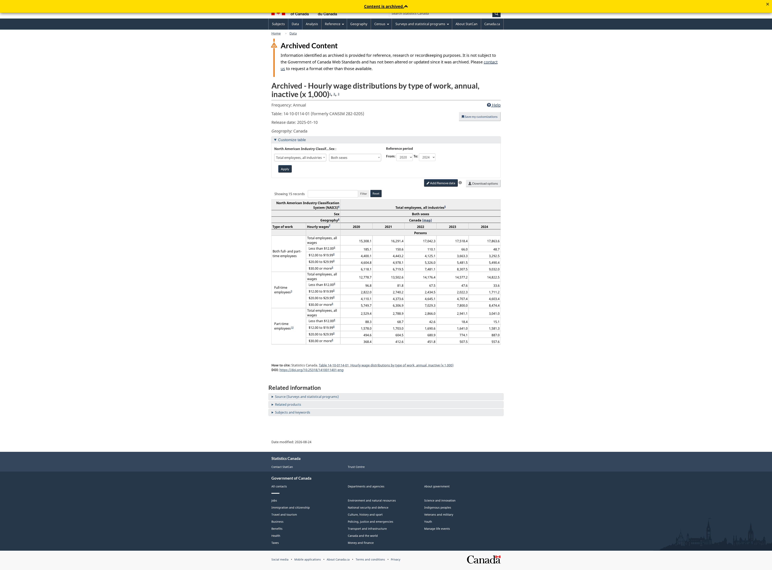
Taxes (275, 543)
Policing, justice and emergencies (370, 521)
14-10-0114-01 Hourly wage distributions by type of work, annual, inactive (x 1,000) (386, 365)
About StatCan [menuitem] (466, 24)
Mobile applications (307, 559)
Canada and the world (363, 536)
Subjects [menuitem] (278, 24)
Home (276, 33)
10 (292, 327)
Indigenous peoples (437, 507)
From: (390, 156)
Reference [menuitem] (332, 24)
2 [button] (334, 94)
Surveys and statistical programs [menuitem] (420, 24)
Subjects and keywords (292, 412)
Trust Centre (356, 467)
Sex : (332, 149)
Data (293, 33)
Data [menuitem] (295, 24)
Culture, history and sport (365, 514)
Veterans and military (438, 514)
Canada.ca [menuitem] (492, 24)
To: (416, 156)
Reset (376, 193)
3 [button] (338, 94)
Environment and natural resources (372, 500)
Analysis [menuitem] (312, 24)
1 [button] (330, 94)
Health (275, 536)
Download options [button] (485, 183)
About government (437, 486)
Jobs (274, 500)
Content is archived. (384, 6)
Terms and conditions (370, 559)
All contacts (279, 486)
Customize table (292, 140)
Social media (279, 559)
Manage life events (437, 529)
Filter (363, 193)
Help (496, 105)
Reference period (399, 148)
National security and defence (368, 507)
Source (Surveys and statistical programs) (307, 396)
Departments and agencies (366, 486)
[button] (460, 182)
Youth (428, 521)
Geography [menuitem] (358, 24)
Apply (285, 169)
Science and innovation (440, 500)
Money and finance (361, 543)
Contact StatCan (282, 467)
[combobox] (300, 157)
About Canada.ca (338, 559)
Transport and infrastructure (367, 529)
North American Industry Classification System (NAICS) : (301, 148)
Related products (288, 404)
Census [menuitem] (379, 24)
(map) (427, 220)
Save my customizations (481, 116)
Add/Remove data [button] (442, 183)
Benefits (276, 529)
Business (277, 521)
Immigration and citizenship (290, 507)
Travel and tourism (284, 514)
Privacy (395, 559)
